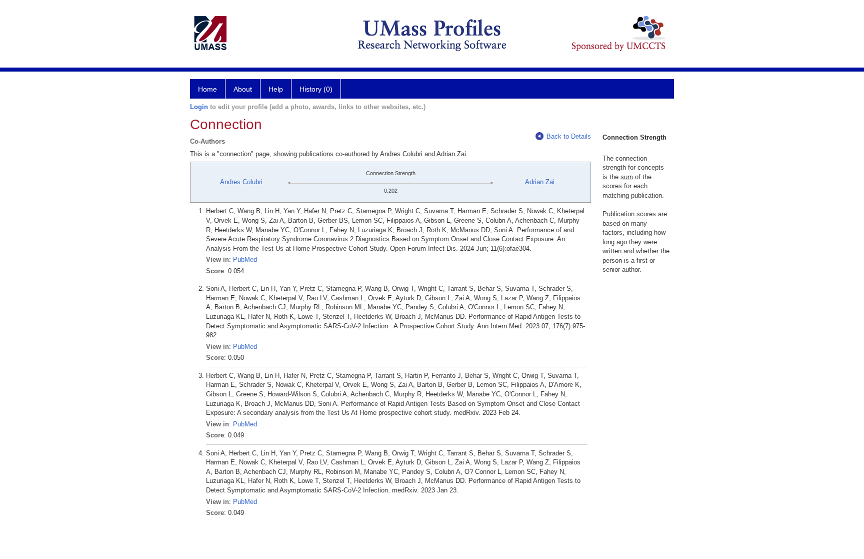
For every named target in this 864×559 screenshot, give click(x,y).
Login (199, 107)
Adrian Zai (539, 182)
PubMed (245, 259)
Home (207, 89)
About (243, 89)
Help (275, 89)
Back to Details (568, 136)
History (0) (316, 89)
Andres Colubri (241, 182)
